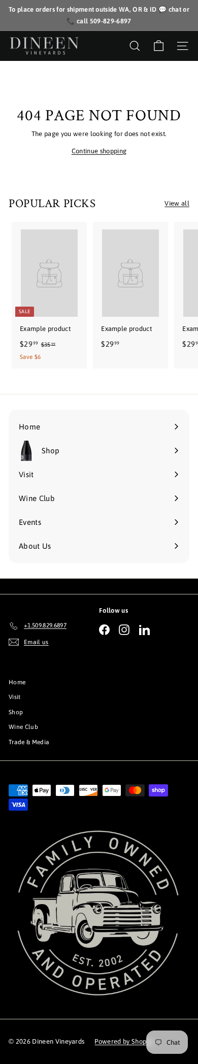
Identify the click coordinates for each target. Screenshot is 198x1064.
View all (176, 203)
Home (17, 682)
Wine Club (23, 726)
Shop (16, 712)
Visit (15, 697)
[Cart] (159, 46)
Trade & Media (29, 742)
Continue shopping (99, 151)
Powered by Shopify (123, 1041)
